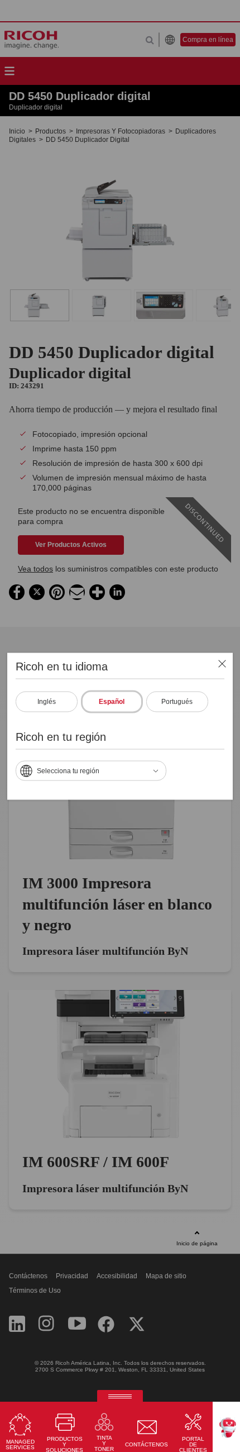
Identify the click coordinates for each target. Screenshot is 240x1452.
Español (111, 701)
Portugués (177, 701)
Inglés (46, 701)
